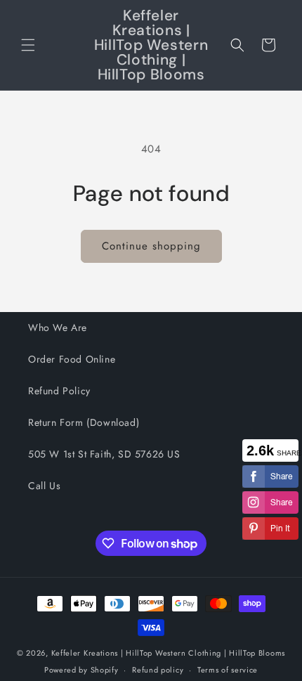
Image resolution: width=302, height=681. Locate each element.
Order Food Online (71, 359)
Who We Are (57, 327)
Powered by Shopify (81, 669)
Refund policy (157, 669)
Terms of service (227, 669)
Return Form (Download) (83, 422)
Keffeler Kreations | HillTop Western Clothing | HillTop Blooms (168, 653)
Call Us (44, 486)
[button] (28, 45)
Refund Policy (59, 391)
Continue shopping (151, 246)
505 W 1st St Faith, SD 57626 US (104, 454)
